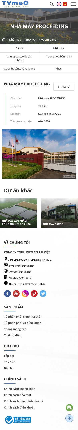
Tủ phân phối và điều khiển (22, 323)
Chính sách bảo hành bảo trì (23, 401)
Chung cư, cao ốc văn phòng (19, 58)
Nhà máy (58, 48)
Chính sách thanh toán (19, 389)
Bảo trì (8, 368)
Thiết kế (9, 362)
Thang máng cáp (15, 329)
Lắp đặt (9, 356)
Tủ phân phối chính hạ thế (22, 316)
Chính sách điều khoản (19, 407)
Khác (58, 68)
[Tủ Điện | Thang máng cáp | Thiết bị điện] (15, 4)
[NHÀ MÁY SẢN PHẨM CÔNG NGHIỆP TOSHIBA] (18, 213)
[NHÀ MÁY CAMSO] (59, 213)
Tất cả (19, 48)
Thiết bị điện (12, 335)
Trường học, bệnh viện (58, 56)
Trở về (65, 87)
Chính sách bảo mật (17, 395)
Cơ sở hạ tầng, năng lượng (19, 68)
